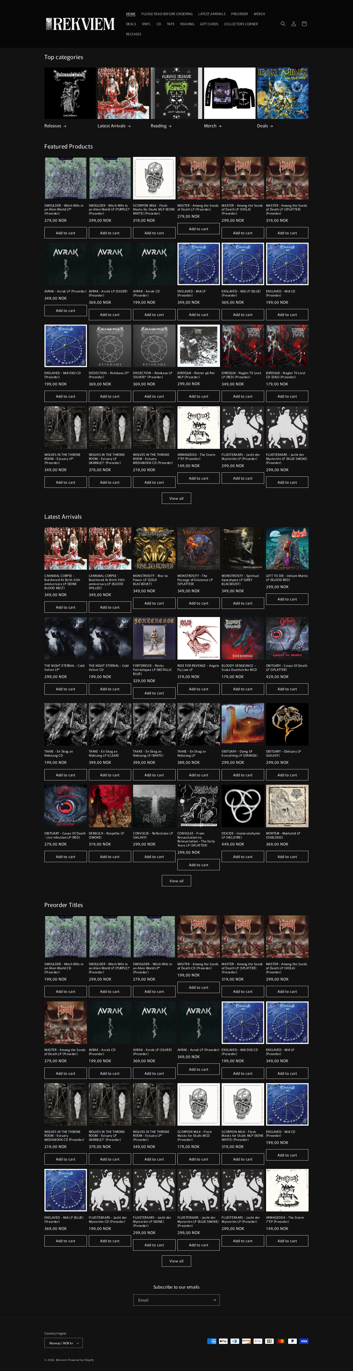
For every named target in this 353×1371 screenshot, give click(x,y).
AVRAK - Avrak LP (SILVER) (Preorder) (108, 293)
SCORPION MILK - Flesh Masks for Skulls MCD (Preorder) (194, 1136)
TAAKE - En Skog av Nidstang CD (58, 753)
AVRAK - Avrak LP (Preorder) (65, 291)
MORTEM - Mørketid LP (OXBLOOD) (283, 835)
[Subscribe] (214, 1300)
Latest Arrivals (112, 125)
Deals (262, 125)
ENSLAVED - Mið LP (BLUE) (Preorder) (241, 293)
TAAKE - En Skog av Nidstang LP (191, 753)
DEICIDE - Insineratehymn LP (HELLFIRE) (241, 835)
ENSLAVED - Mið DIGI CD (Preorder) (62, 375)
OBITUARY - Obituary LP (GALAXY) (283, 753)
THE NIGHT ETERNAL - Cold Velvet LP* (64, 668)
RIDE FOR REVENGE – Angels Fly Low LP (198, 668)
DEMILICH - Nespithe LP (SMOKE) (106, 835)
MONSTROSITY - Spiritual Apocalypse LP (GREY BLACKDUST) (240, 580)
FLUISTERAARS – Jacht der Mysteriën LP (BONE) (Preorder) (152, 1222)
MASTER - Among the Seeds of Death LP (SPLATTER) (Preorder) (286, 210)
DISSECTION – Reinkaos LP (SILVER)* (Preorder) (152, 375)
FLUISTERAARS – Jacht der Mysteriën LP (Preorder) (241, 457)
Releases (52, 125)
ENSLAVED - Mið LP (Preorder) (191, 293)
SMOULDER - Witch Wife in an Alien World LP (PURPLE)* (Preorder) (109, 210)
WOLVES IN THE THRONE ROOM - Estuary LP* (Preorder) (62, 459)
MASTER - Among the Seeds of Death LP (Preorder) (198, 208)
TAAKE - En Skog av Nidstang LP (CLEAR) (104, 753)
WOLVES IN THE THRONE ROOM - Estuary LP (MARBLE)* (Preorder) (107, 459)
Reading (159, 125)
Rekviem (61, 1360)
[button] (283, 24)
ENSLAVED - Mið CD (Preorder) (280, 293)
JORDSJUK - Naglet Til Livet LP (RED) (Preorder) (241, 375)
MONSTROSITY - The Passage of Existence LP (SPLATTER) (195, 580)
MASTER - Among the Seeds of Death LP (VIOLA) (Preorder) (242, 210)
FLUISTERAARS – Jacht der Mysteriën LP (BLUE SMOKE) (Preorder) (286, 459)
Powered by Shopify (81, 1360)
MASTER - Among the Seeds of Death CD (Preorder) (198, 966)
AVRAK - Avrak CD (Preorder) (146, 293)
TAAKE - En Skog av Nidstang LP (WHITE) (148, 753)
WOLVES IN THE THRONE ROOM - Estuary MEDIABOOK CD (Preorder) (153, 459)
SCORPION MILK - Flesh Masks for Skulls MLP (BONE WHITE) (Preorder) (154, 210)
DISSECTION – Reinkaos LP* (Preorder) (109, 375)
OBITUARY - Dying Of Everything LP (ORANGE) (239, 753)
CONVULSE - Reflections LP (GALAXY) (153, 835)
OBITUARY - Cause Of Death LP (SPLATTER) (286, 668)
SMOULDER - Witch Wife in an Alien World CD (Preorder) (63, 968)
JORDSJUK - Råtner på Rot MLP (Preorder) (196, 375)
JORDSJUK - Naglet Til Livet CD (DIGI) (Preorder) (286, 375)
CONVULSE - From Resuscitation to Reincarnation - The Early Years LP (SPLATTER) (196, 839)
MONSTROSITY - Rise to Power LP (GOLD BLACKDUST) (150, 580)
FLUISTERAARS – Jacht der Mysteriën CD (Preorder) (108, 1220)
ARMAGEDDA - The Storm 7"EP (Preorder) (196, 457)
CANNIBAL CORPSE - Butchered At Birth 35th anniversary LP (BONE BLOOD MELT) (62, 582)
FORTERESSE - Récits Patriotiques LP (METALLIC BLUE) (152, 670)
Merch (210, 125)
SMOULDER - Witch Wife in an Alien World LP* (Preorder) (63, 210)
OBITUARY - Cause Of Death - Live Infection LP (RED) (65, 835)
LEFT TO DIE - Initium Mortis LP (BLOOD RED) (287, 578)
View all (176, 498)
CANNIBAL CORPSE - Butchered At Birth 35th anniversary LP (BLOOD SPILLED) (107, 582)
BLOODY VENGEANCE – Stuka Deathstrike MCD (239, 668)
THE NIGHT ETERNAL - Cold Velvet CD (109, 668)
